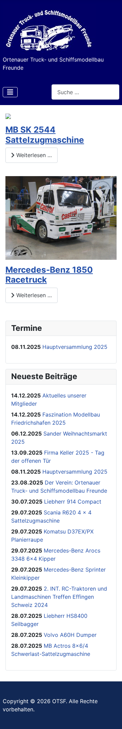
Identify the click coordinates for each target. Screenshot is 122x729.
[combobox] (85, 92)
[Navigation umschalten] (10, 92)
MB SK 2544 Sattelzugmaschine (44, 134)
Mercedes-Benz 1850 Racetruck (49, 275)
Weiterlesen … (33, 155)
